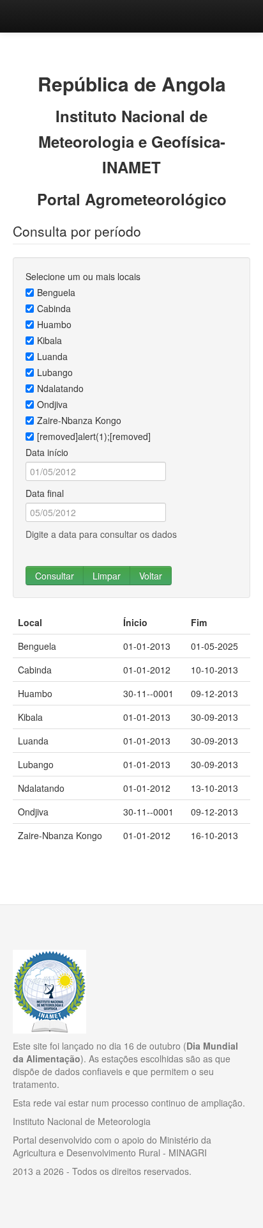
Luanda (52, 356)
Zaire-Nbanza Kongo (79, 420)
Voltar (150, 575)
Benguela (56, 292)
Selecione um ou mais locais (83, 276)
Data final (45, 493)
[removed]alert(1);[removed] (94, 436)
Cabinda (54, 308)
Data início (47, 452)
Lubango (55, 372)
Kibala (49, 340)
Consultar (54, 575)
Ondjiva (52, 404)
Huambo (54, 324)
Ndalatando (60, 388)
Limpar (107, 575)
